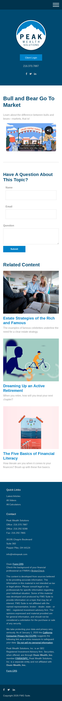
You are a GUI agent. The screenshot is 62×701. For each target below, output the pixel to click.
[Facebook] (26, 74)
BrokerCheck (37, 570)
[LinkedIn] (35, 74)
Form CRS (18, 564)
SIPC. (26, 658)
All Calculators (13, 504)
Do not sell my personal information (35, 642)
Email (9, 206)
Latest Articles (13, 496)
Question (8, 225)
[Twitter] (30, 74)
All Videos (11, 500)
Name (9, 187)
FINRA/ (19, 658)
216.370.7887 (31, 66)
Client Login (31, 57)
